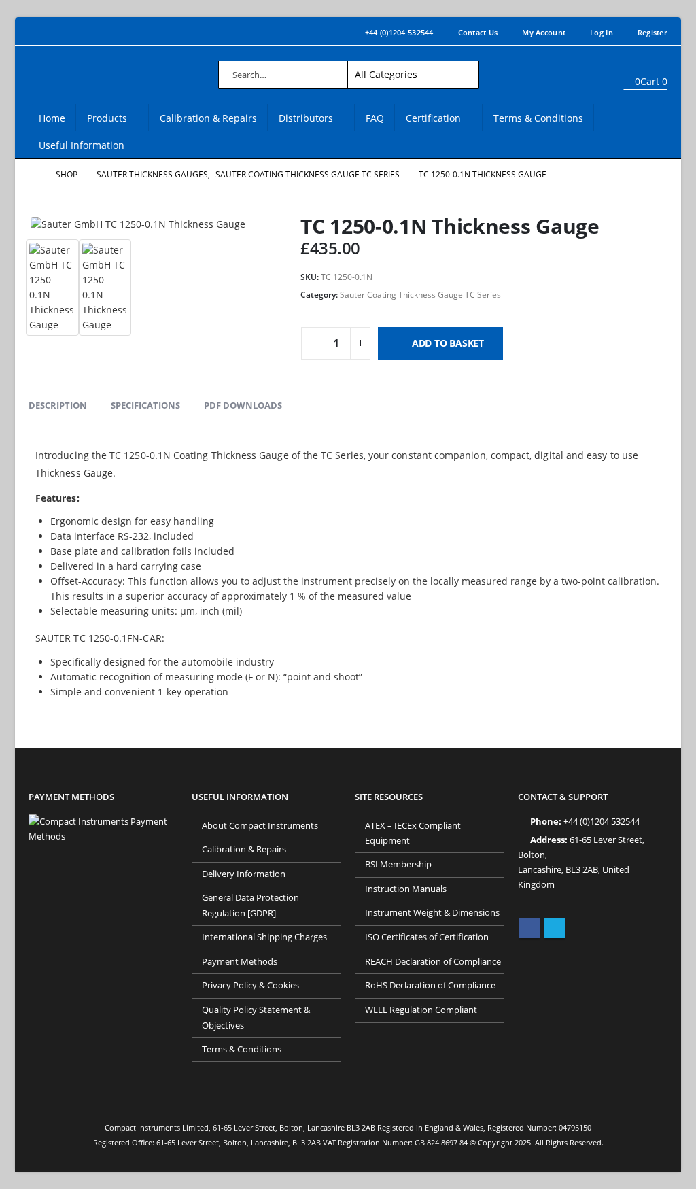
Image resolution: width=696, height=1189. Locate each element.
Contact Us (478, 32)
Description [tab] (58, 405)
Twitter (554, 928)
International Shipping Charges (264, 937)
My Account (544, 32)
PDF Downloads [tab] (243, 405)
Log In (601, 32)
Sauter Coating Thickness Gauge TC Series (420, 294)
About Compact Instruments (260, 825)
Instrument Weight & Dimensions (432, 912)
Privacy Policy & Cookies (250, 985)
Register (652, 32)
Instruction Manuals (406, 889)
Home (52, 117)
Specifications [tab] (145, 405)
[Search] (457, 74)
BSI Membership (398, 864)
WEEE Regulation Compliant (421, 1010)
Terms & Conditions (538, 117)
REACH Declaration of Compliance (433, 961)
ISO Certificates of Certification (427, 937)
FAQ (375, 117)
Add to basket (448, 343)
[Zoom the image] (103, 821)
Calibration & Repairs (208, 117)
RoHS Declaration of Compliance (430, 985)
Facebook (529, 928)
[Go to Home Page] (33, 174)
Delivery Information (243, 874)
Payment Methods (239, 961)
